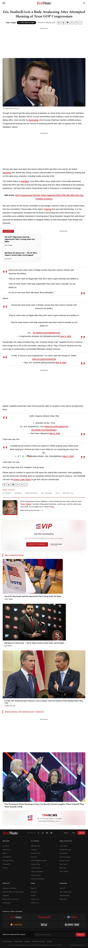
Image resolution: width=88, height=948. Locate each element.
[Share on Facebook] (67, 22)
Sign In (66, 833)
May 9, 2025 (65, 336)
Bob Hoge (63, 868)
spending (24, 181)
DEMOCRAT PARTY (31, 493)
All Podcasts (6, 903)
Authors (5, 868)
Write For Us (35, 903)
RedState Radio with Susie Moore (13, 892)
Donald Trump (35, 853)
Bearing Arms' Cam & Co (11, 899)
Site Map (49, 941)
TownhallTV (6, 864)
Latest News (6, 849)
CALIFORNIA (7, 493)
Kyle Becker (8, 646)
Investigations (7, 857)
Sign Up (81, 934)
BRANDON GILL (68, 493)
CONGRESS (18, 493)
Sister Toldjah (11, 23)
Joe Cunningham (65, 857)
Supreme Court (36, 875)
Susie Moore (64, 853)
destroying (33, 120)
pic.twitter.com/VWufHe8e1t (44, 430)
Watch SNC (63, 899)
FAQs (73, 833)
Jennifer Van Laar (9, 706)
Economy (34, 857)
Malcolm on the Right (9, 888)
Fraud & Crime (35, 868)
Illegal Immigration (37, 871)
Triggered (6, 895)
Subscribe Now (56, 544)
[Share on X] (59, 22)
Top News (6, 846)
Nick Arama (63, 864)
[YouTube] (51, 833)
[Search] (84, 3)
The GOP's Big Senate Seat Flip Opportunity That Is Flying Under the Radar (32, 596)
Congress (34, 849)
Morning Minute (8, 860)
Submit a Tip (35, 899)
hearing (47, 209)
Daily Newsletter (65, 895)
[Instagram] (42, 833)
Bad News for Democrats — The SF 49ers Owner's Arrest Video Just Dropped (34, 643)
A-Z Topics (35, 841)
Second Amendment (37, 879)
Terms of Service (7, 941)
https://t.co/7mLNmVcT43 (56, 426)
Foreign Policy (35, 864)
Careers (33, 895)
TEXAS (57, 493)
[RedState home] (10, 832)
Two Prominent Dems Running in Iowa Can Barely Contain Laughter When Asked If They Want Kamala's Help (44, 805)
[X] (38, 833)
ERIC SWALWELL (46, 493)
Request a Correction (38, 941)
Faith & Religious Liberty (38, 860)
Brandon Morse (65, 860)
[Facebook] (47, 833)
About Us (34, 888)
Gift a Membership (65, 892)
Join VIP (81, 833)
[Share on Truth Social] (63, 22)
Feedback (27, 941)
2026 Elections (35, 846)
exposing (7, 173)
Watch (5, 853)
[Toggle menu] (4, 3)
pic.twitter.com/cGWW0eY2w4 (46, 333)
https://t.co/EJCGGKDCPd (44, 359)
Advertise (34, 892)
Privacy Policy (18, 941)
